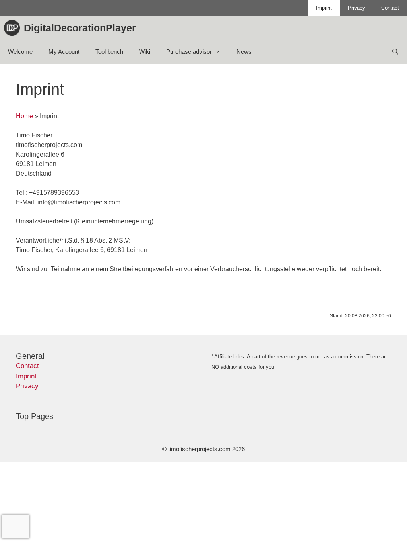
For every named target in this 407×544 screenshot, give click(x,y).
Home (24, 116)
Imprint (324, 8)
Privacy (356, 8)
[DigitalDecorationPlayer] (14, 28)
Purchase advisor (189, 51)
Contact (390, 8)
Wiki (144, 51)
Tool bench (109, 51)
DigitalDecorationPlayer (80, 27)
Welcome (20, 51)
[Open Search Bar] (395, 52)
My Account (63, 51)
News (244, 51)
